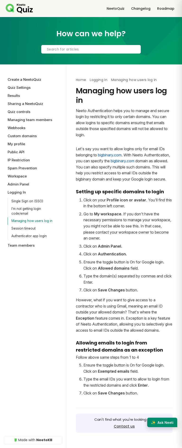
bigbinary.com (110, 155)
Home (81, 79)
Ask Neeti (162, 422)
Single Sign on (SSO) (27, 201)
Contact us (124, 426)
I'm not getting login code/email (26, 211)
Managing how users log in (31, 221)
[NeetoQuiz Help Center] (19, 8)
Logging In (98, 79)
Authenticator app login (29, 236)
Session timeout (23, 228)
